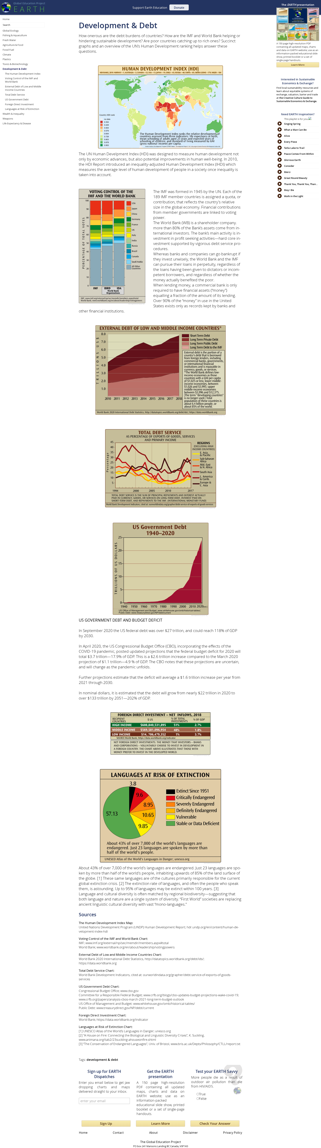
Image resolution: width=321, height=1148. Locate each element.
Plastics (7, 59)
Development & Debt (15, 69)
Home (6, 19)
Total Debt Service (15, 94)
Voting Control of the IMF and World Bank (21, 80)
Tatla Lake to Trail (294, 148)
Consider (289, 166)
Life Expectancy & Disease (17, 123)
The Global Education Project (160, 1142)
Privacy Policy (232, 1133)
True (202, 1094)
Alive (287, 135)
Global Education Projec (29, 3)
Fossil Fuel (8, 49)
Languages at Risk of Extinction (22, 109)
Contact (118, 1133)
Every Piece (290, 141)
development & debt (102, 1059)
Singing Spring (292, 123)
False (203, 1098)
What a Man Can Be (295, 129)
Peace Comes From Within (299, 153)
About (153, 1133)
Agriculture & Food (13, 45)
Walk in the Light (293, 196)
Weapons (8, 118)
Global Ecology (11, 30)
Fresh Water (9, 40)
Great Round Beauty (295, 178)
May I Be (289, 190)
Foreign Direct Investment (19, 104)
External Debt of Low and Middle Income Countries (23, 88)
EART (29, 9)
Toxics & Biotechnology (15, 64)
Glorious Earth (292, 160)
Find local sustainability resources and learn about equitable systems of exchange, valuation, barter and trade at (297, 90)
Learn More (160, 1123)
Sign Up (106, 1123)
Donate (179, 8)
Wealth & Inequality (13, 113)
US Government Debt (17, 99)
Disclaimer (190, 1133)
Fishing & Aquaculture (15, 35)
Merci (287, 172)
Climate (7, 54)
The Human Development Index (22, 73)
